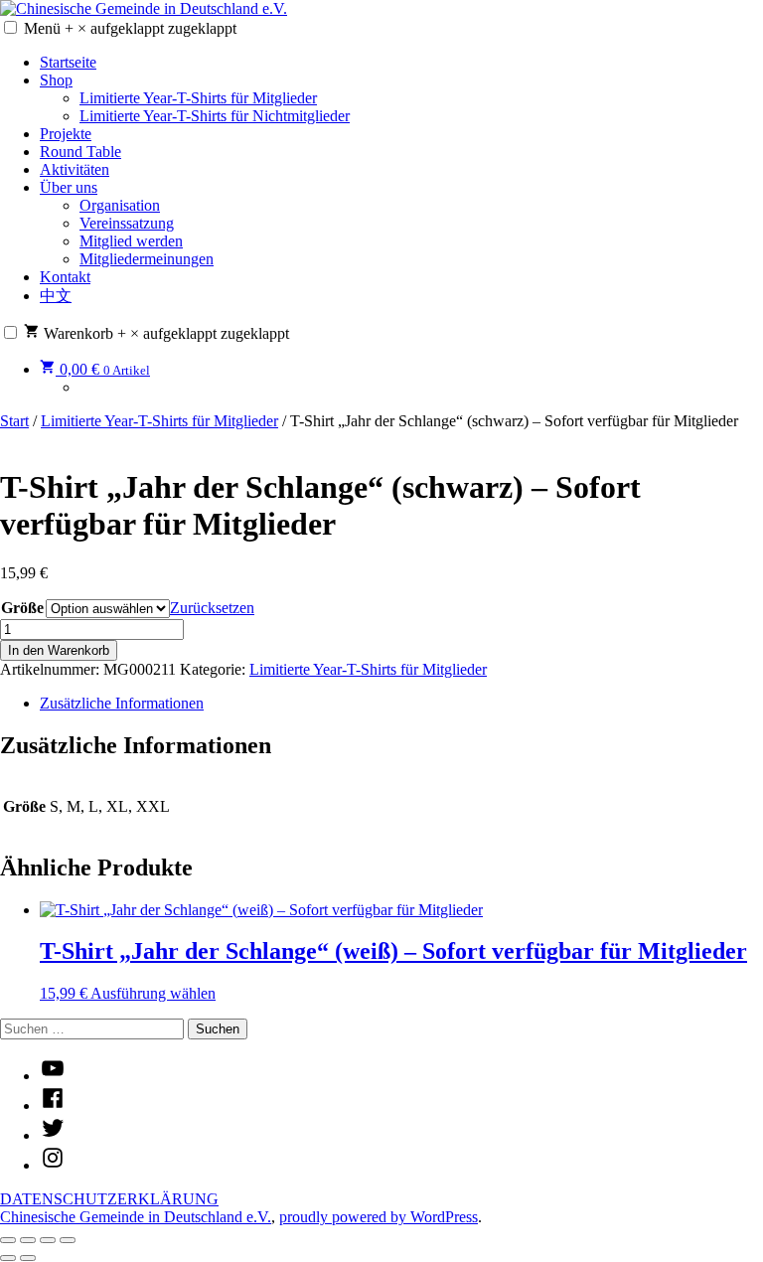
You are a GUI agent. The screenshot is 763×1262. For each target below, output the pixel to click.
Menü (130, 28)
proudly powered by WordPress (378, 1216)
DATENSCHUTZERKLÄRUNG (109, 1198)
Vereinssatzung (126, 223)
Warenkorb (164, 333)
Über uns (68, 187)
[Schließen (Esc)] (68, 1240)
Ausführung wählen (153, 993)
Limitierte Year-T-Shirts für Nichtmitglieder (214, 115)
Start (14, 420)
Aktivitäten (74, 169)
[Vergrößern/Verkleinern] (8, 1240)
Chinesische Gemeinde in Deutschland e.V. (135, 1216)
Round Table (80, 151)
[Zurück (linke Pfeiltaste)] (8, 1258)
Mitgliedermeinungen (146, 258)
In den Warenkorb (58, 650)
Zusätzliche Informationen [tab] (122, 703)
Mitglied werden (131, 241)
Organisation (119, 205)
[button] (10, 27)
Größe (22, 607)
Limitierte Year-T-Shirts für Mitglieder (198, 97)
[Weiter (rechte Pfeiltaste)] (28, 1258)
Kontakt (65, 276)
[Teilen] (48, 1240)
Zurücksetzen (212, 607)
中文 (56, 295)
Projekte (65, 133)
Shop (56, 80)
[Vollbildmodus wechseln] (28, 1240)
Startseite (68, 62)
